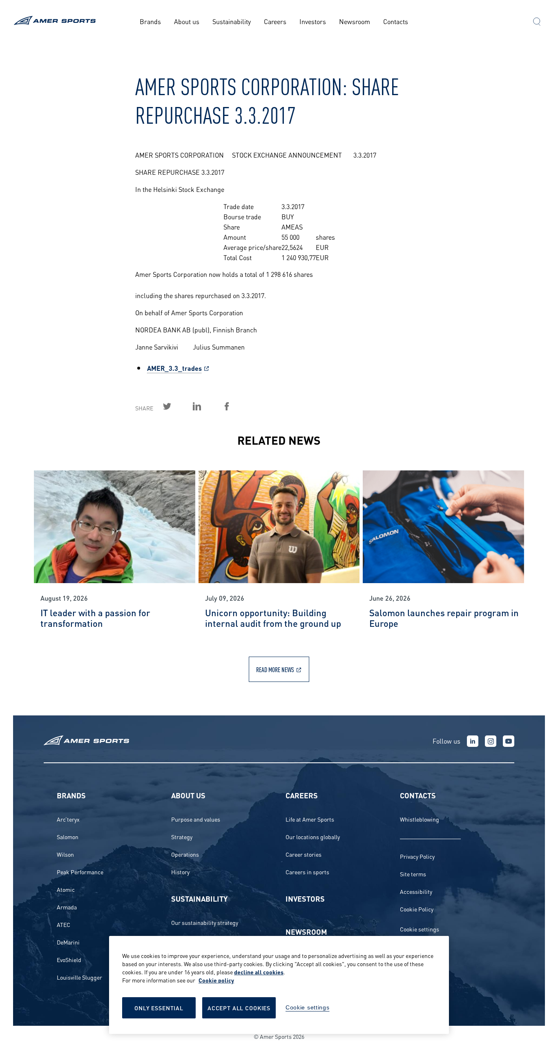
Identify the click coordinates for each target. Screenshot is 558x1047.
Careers (275, 21)
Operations (185, 854)
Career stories (303, 854)
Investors (312, 21)
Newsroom (354, 21)
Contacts (395, 21)
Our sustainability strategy (204, 922)
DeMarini (68, 942)
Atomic (66, 889)
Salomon (67, 836)
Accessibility (416, 891)
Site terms (413, 873)
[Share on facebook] (236, 406)
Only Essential (158, 1007)
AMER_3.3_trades (174, 368)
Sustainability (231, 21)
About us (186, 21)
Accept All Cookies (239, 1007)
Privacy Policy (417, 856)
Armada (67, 906)
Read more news (275, 669)
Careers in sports (307, 871)
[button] (537, 22)
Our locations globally (313, 836)
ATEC (63, 924)
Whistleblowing (419, 819)
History (180, 871)
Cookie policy (216, 980)
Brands (150, 21)
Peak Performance (80, 871)
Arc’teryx (68, 819)
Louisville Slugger (79, 977)
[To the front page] (56, 21)
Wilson (65, 854)
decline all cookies (258, 971)
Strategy (181, 836)
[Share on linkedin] (206, 406)
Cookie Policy (416, 908)
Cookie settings (419, 928)
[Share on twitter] (176, 406)
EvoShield (69, 959)
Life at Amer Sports (310, 819)
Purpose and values (195, 819)
